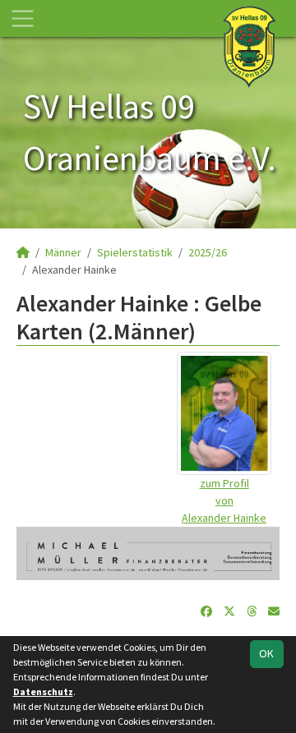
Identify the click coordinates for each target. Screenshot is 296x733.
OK (266, 653)
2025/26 (207, 252)
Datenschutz (43, 691)
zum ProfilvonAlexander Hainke (224, 500)
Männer (63, 252)
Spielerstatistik (135, 252)
